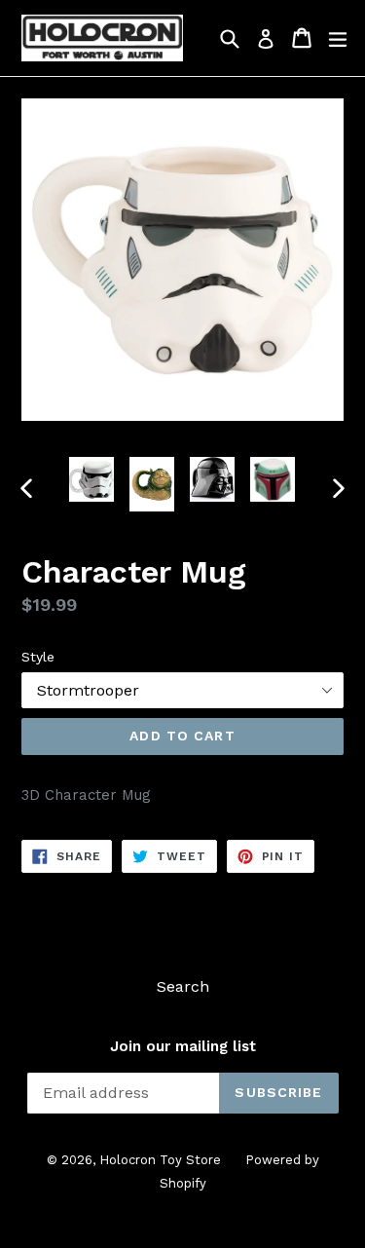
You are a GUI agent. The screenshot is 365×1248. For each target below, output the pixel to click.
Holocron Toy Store (160, 1160)
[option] (91, 479)
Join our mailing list (183, 1046)
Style (38, 656)
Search (183, 986)
